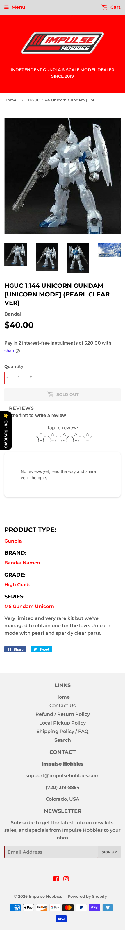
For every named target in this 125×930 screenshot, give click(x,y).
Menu (18, 7)
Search (62, 740)
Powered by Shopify (87, 896)
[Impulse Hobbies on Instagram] (66, 879)
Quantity (13, 366)
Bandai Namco (22, 563)
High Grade (17, 584)
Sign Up (109, 852)
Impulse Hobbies (45, 896)
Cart (115, 7)
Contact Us (62, 705)
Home (10, 100)
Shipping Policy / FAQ (62, 731)
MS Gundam (29, 606)
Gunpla (13, 541)
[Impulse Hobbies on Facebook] (56, 879)
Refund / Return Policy (62, 714)
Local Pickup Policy (62, 723)
